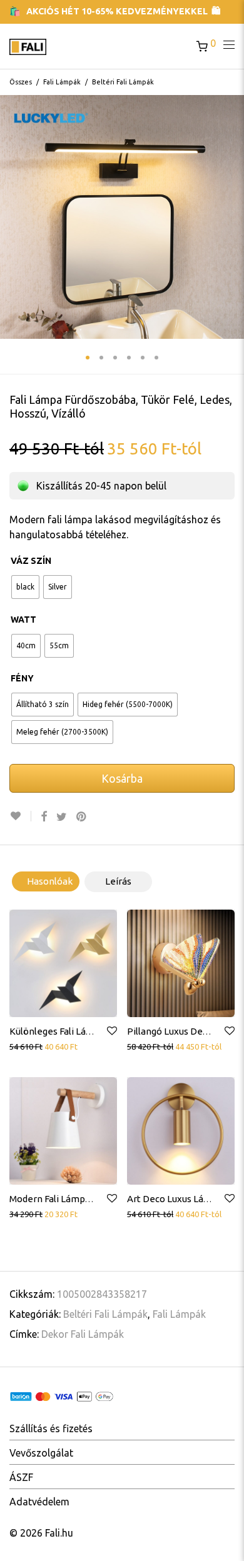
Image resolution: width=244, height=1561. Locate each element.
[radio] (25, 587)
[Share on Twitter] (61, 817)
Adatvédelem (39, 1501)
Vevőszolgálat (41, 1452)
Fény (22, 678)
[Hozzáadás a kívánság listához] (20, 816)
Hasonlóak (50, 881)
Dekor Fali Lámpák (82, 1334)
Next (232, 217)
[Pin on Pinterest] (82, 817)
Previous (12, 217)
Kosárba (122, 778)
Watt (23, 620)
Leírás (118, 881)
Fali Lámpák (62, 82)
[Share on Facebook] (44, 817)
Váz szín (31, 561)
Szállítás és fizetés (51, 1428)
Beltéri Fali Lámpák (123, 82)
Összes (20, 82)
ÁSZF (21, 1477)
